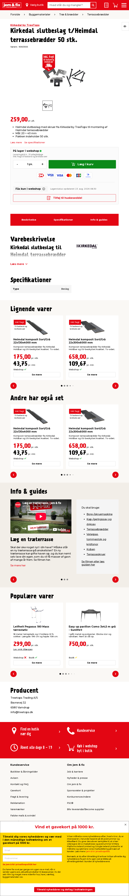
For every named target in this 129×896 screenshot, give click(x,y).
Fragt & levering (19, 796)
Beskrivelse (29, 219)
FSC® (70, 803)
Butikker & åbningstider (24, 771)
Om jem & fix (74, 784)
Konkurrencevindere (79, 796)
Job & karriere (75, 771)
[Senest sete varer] (125, 26)
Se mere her (18, 565)
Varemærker (17, 809)
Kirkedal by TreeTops (24, 25)
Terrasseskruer (96, 554)
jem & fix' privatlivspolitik (98, 851)
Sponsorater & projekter (81, 790)
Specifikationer (63, 219)
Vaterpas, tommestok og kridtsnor (96, 539)
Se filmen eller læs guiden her (92, 563)
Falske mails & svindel (22, 815)
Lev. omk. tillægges (22, 649)
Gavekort (15, 790)
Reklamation (17, 803)
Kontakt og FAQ (19, 784)
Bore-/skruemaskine (99, 514)
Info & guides (98, 219)
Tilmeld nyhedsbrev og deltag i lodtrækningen (65, 889)
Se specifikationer (34, 142)
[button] (61, 386)
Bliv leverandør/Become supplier (85, 809)
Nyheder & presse (77, 778)
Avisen (14, 778)
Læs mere (16, 142)
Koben (91, 549)
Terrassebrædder (97, 529)
